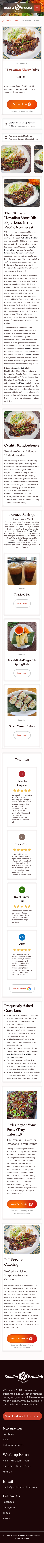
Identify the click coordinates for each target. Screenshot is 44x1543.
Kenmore (32, 123)
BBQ (18, 314)
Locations (8, 1434)
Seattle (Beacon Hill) (18, 123)
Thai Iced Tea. (21, 526)
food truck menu (28, 1066)
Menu (16, 20)
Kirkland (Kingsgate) (17, 126)
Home (8, 20)
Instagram (9, 1507)
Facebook (8, 1502)
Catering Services (13, 1445)
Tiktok (6, 1513)
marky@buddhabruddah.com (20, 1487)
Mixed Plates (22, 63)
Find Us (7, 1471)
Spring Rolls (32, 531)
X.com (6, 1518)
